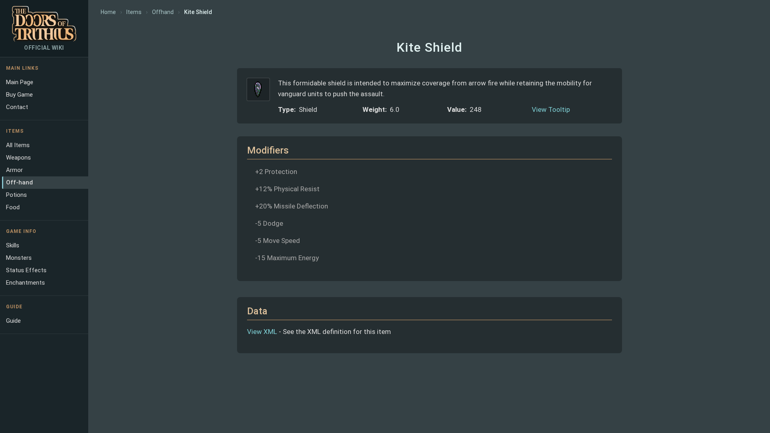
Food (13, 207)
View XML (262, 332)
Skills (12, 245)
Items (134, 12)
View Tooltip (551, 109)
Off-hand (19, 182)
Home (108, 12)
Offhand (163, 12)
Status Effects (26, 270)
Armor (14, 170)
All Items (18, 145)
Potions (16, 194)
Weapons (18, 157)
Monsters (19, 257)
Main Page (19, 82)
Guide (13, 320)
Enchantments (25, 282)
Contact (17, 107)
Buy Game (19, 94)
